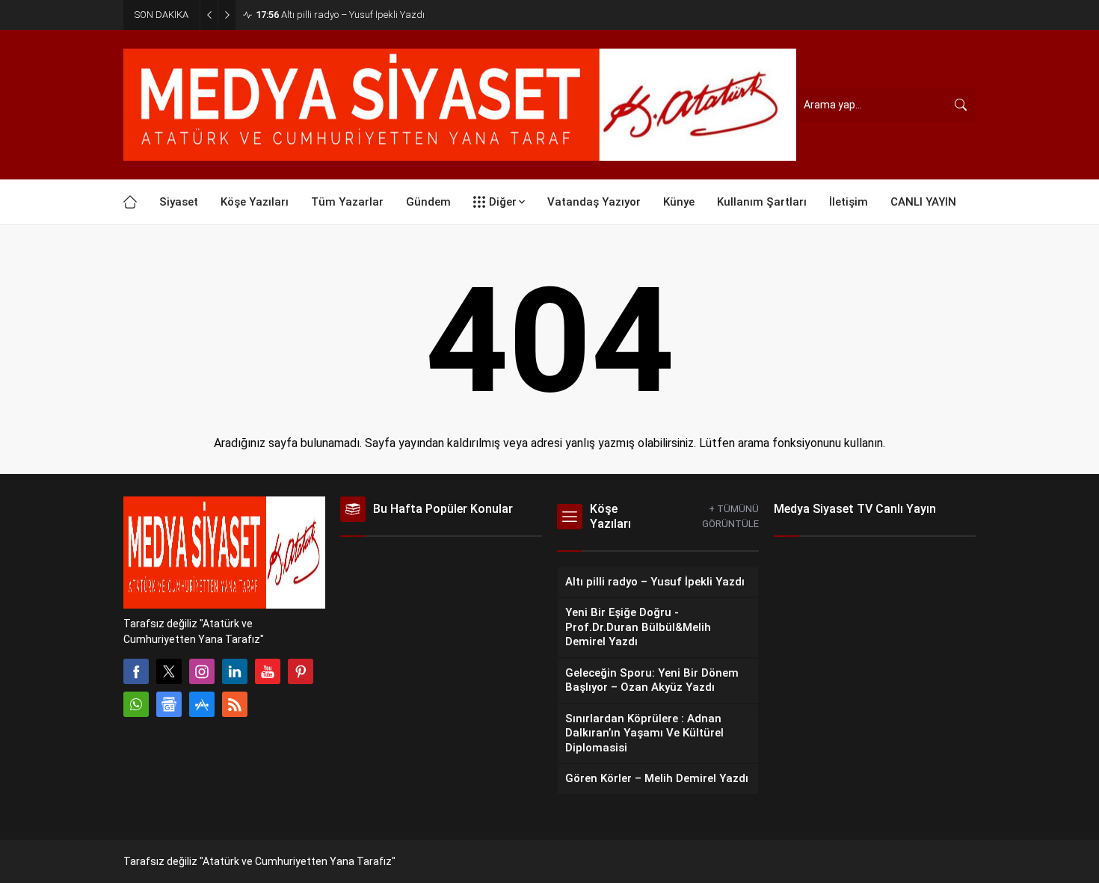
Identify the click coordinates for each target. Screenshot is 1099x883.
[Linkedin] (234, 671)
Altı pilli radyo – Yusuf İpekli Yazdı (340, 14)
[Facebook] (136, 671)
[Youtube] (267, 671)
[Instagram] (202, 671)
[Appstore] (202, 704)
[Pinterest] (300, 671)
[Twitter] (169, 671)
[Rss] (234, 704)
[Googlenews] (169, 704)
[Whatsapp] (136, 704)
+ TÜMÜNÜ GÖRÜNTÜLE (730, 516)
